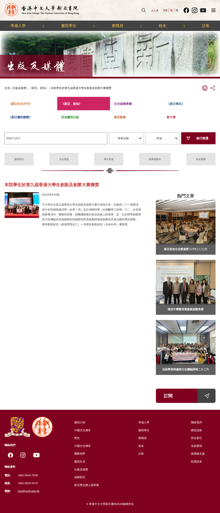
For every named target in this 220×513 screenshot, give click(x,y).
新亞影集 (120, 117)
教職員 (117, 25)
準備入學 (18, 25)
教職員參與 (155, 159)
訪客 (206, 25)
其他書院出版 (70, 117)
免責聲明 (196, 446)
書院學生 (68, 25)
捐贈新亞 (79, 477)
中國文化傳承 (82, 430)
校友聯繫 (201, 159)
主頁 (7, 88)
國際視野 (79, 453)
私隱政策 (196, 461)
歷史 (77, 438)
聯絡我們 (196, 422)
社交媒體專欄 (123, 104)
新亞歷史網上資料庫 (86, 485)
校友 (162, 25)
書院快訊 (19, 159)
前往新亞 (196, 438)
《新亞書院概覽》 (20, 117)
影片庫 (171, 117)
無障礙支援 (198, 453)
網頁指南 (196, 430)
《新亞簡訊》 (175, 104)
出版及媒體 (19, 88)
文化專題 (64, 159)
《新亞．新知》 (38, 88)
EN (165, 10)
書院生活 (79, 461)
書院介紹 (79, 422)
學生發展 (109, 159)
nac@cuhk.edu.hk (29, 491)
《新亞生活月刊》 (20, 104)
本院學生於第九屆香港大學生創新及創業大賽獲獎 (81, 88)
